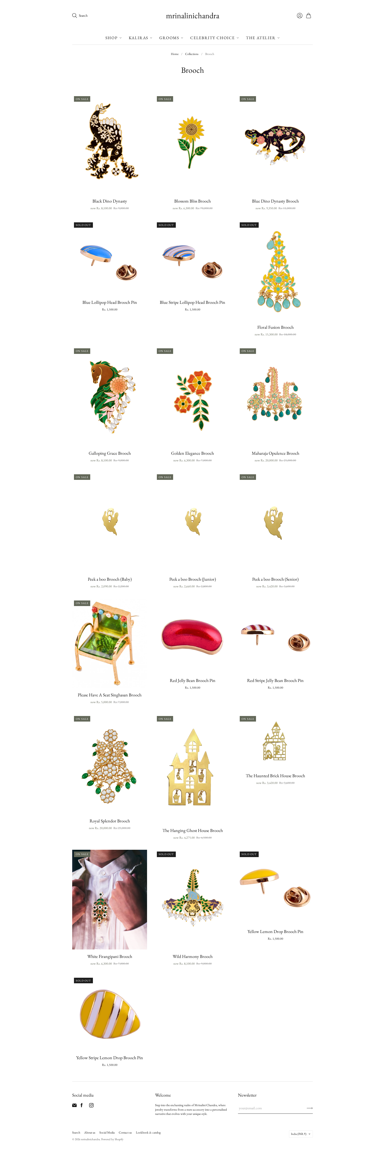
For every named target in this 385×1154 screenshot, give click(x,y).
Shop (111, 37)
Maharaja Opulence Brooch (275, 453)
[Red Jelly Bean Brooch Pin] (192, 636)
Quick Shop (109, 187)
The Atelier (261, 37)
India (298, 1134)
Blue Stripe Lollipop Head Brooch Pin (192, 302)
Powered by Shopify (112, 1139)
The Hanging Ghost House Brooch (192, 830)
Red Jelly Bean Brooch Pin (192, 680)
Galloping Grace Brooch (110, 453)
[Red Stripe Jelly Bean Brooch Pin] (275, 636)
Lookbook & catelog (148, 1132)
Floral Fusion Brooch (275, 327)
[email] (74, 1106)
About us (89, 1132)
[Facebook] (82, 1106)
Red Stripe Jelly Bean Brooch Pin (275, 680)
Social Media (107, 1132)
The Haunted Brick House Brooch (275, 776)
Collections (192, 54)
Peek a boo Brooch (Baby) (110, 579)
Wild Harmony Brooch (193, 956)
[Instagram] (91, 1106)
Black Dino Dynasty (109, 201)
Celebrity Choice (212, 37)
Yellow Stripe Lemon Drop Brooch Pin (109, 1058)
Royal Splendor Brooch (110, 821)
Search (76, 1132)
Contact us (125, 1132)
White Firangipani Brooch (109, 956)
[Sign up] (310, 1108)
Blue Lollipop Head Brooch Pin (109, 302)
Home (174, 54)
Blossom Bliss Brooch (192, 201)
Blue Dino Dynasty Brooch (275, 201)
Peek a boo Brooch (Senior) (275, 579)
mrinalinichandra (192, 15)
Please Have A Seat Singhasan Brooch (109, 695)
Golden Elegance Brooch (192, 453)
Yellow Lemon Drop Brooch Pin (275, 931)
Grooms (169, 37)
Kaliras (138, 37)
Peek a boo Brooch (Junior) (192, 579)
